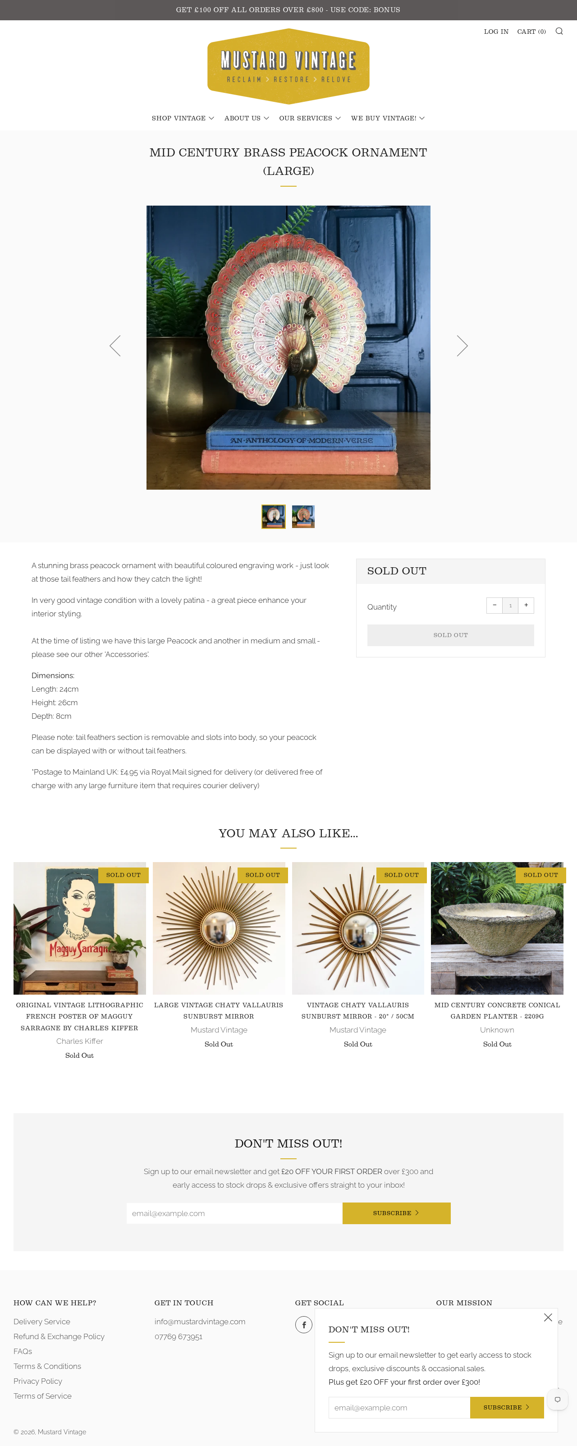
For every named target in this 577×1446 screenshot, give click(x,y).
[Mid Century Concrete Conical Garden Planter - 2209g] (497, 928)
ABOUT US (242, 118)
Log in (496, 32)
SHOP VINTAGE (179, 118)
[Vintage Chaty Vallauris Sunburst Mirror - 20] (358, 928)
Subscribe (392, 1213)
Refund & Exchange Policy (59, 1336)
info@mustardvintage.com (200, 1321)
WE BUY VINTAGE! (384, 118)
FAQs (23, 1351)
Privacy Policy (38, 1381)
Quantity (382, 606)
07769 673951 (178, 1336)
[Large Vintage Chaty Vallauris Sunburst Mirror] (219, 928)
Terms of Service (43, 1395)
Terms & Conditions (47, 1366)
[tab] (273, 517)
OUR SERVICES (306, 118)
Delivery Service (42, 1321)
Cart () (531, 32)
